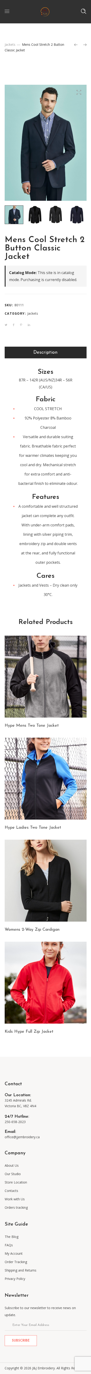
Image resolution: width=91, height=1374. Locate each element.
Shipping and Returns (20, 1270)
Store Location (16, 1182)
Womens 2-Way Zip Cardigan (32, 930)
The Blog (11, 1236)
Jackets (10, 44)
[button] (79, 92)
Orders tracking (16, 1207)
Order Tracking (16, 1262)
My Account (14, 1253)
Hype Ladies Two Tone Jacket (33, 828)
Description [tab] (45, 352)
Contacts (11, 1190)
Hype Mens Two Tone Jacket (32, 726)
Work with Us (15, 1199)
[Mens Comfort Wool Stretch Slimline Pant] (85, 45)
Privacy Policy (15, 1278)
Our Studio (13, 1174)
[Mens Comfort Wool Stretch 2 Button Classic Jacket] (75, 45)
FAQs (9, 1245)
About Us (12, 1165)
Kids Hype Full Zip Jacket (29, 1032)
